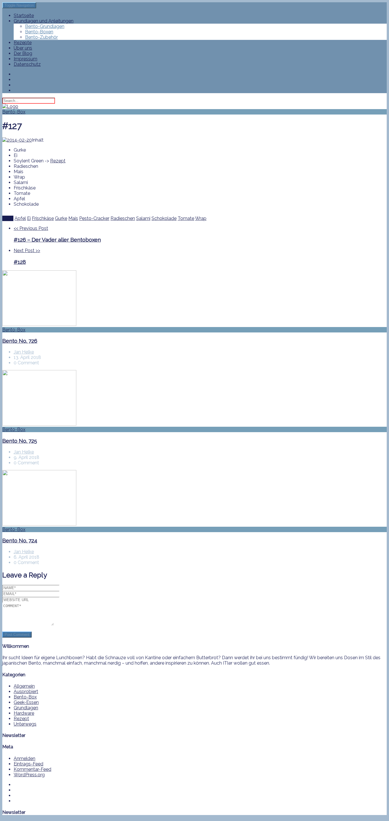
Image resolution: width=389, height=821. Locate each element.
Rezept (57, 161)
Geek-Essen (26, 702)
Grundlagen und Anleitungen (43, 21)
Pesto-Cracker (94, 218)
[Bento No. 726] (194, 298)
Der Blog (23, 53)
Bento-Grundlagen (44, 26)
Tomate (186, 218)
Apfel (20, 218)
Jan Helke (24, 352)
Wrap (200, 218)
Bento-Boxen (39, 31)
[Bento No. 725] (194, 398)
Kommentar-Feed (32, 769)
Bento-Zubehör (41, 37)
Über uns (23, 48)
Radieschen (122, 218)
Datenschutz (27, 64)
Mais (73, 218)
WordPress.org (29, 774)
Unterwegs (25, 724)
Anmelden (24, 758)
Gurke (61, 218)
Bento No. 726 (19, 341)
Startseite (24, 15)
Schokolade (164, 218)
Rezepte (23, 42)
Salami (143, 218)
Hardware (24, 713)
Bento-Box (13, 112)
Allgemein (24, 686)
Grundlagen (26, 707)
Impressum (25, 59)
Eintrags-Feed (28, 764)
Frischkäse (43, 218)
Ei (29, 218)
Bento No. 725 (19, 441)
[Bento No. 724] (194, 498)
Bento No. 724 (19, 540)
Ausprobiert (26, 691)
